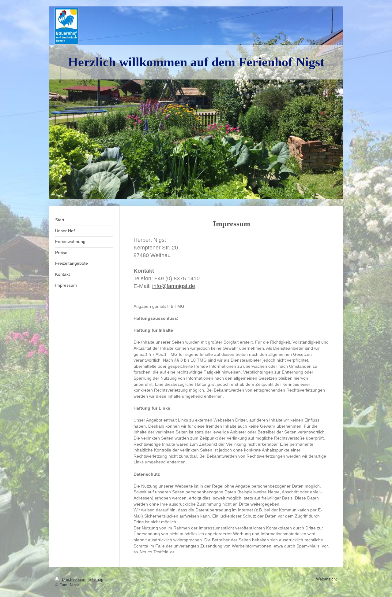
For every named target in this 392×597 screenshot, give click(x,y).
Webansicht (326, 579)
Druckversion (73, 579)
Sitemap (96, 579)
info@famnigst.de (173, 286)
